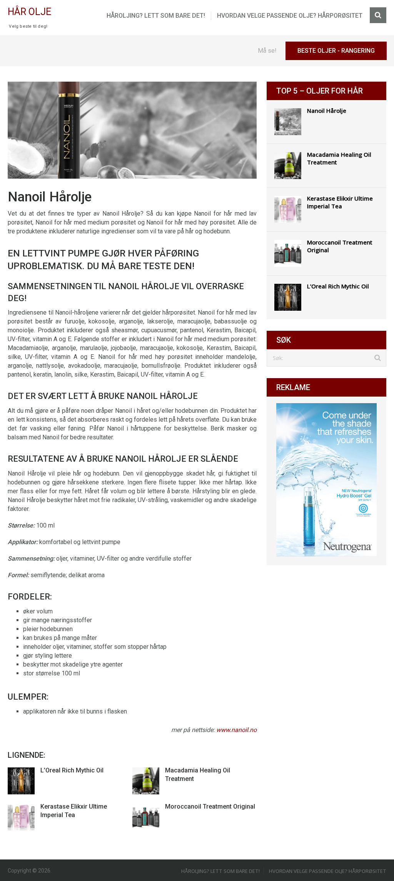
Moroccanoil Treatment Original (210, 806)
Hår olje (29, 12)
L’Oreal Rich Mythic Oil (72, 770)
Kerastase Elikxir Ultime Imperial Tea (340, 202)
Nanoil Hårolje (326, 110)
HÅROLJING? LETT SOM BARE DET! (156, 15)
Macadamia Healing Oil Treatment (339, 158)
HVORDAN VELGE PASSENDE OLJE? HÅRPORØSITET (289, 15)
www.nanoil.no (236, 730)
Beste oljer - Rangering (336, 50)
